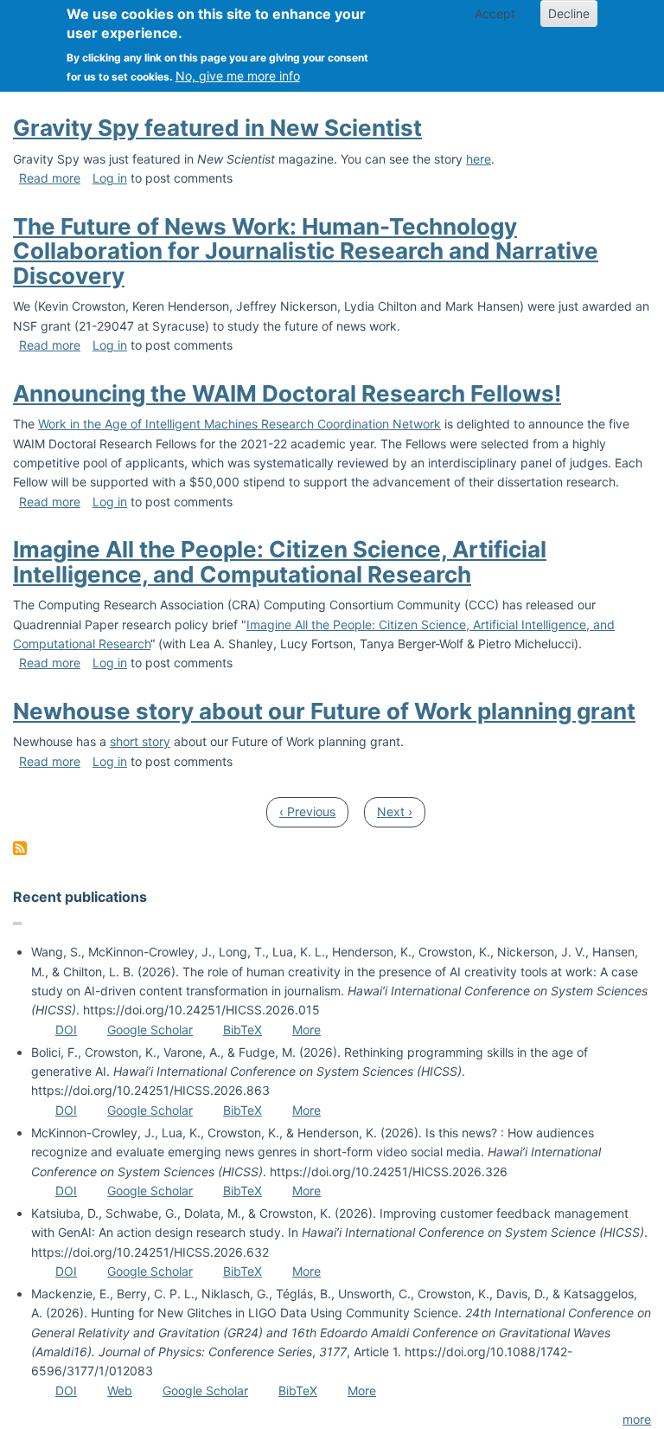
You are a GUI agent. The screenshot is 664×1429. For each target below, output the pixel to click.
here (478, 158)
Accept (495, 13)
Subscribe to (20, 848)
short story (140, 741)
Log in (110, 178)
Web (119, 1390)
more (636, 1419)
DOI (66, 1029)
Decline (569, 13)
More (306, 1029)
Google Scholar (150, 1029)
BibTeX (242, 1029)
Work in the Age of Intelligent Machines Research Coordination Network (239, 423)
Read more (49, 178)
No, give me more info (238, 75)
